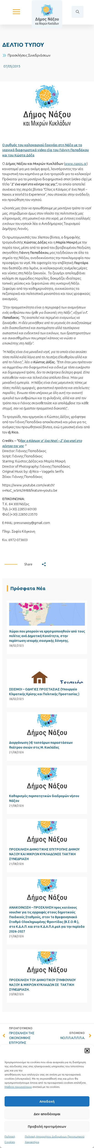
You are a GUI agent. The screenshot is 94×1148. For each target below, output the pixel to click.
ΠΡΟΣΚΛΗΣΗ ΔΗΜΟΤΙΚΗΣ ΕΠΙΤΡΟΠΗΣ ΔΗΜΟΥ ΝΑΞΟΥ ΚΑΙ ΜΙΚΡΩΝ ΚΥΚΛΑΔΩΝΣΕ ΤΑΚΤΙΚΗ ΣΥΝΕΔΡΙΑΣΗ (44, 854)
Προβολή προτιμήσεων (47, 1126)
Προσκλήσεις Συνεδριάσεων (29, 55)
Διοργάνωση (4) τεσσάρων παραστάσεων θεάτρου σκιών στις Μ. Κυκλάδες (41, 745)
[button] (87, 1050)
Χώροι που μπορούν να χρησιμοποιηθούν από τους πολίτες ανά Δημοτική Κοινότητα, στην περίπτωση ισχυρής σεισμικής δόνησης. (47, 636)
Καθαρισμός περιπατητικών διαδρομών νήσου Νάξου (44, 798)
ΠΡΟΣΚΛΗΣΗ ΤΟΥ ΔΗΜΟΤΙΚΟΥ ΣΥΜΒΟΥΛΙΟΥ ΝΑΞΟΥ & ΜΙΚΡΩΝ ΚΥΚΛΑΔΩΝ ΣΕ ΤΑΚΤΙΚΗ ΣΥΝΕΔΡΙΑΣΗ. (42, 984)
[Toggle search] (78, 12)
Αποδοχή (47, 1101)
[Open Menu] (16, 12)
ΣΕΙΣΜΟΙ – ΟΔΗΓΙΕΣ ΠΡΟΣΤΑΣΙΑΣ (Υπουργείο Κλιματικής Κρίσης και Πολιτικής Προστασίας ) (44, 691)
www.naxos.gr (76, 164)
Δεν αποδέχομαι (47, 1114)
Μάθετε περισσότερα (18, 1086)
